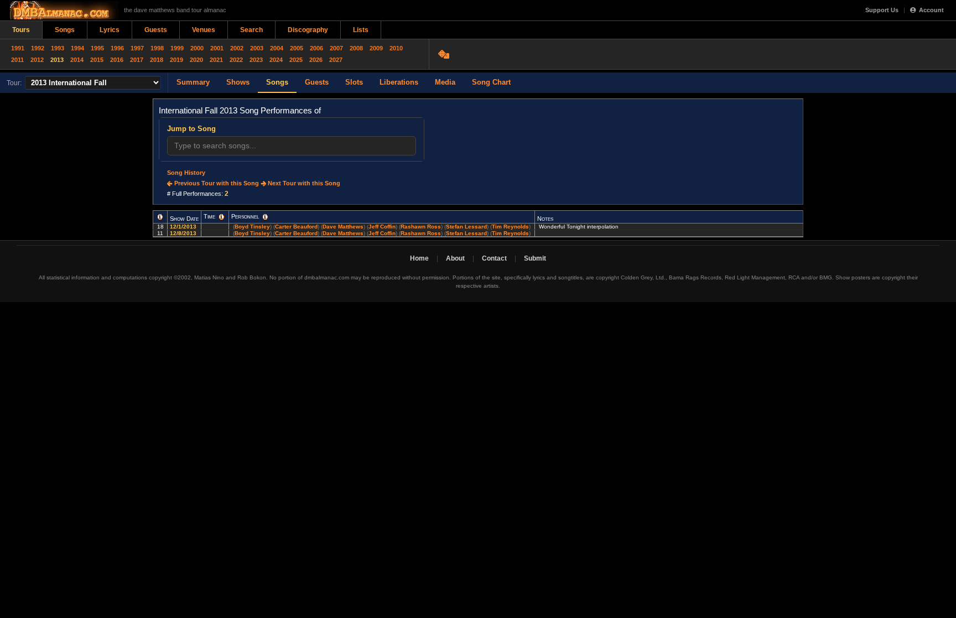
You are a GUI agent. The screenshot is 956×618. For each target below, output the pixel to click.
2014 (77, 59)
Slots (354, 82)
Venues (203, 30)
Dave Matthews (343, 227)
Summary (193, 82)
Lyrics (109, 30)
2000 (197, 48)
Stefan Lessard (466, 227)
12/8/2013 (184, 233)
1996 (117, 48)
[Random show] (445, 54)
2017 (136, 59)
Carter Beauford (296, 227)
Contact (494, 258)
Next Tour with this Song (303, 183)
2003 (256, 48)
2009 (376, 48)
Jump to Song (191, 128)
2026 (316, 59)
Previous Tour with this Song (216, 183)
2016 (116, 59)
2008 (356, 48)
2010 (396, 48)
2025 (296, 59)
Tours (21, 30)
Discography (308, 30)
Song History (186, 172)
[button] (160, 217)
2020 (196, 59)
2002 (236, 48)
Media (445, 82)
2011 (17, 59)
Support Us (881, 10)
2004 (276, 48)
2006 (316, 48)
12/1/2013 (184, 227)
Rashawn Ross (421, 227)
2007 (336, 48)
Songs (65, 30)
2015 (96, 59)
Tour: (14, 83)
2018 (156, 59)
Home (419, 258)
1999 (177, 48)
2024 (276, 59)
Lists (360, 30)
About (455, 258)
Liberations (399, 82)
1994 (77, 48)
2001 (217, 48)
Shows (238, 82)
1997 (137, 48)
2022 (236, 59)
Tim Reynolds (510, 227)
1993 (57, 48)
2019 (176, 59)
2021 (216, 59)
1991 (17, 48)
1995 (97, 48)
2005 (296, 48)
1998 (157, 48)
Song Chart (491, 82)
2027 (335, 59)
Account (931, 10)
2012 (37, 59)
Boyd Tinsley (252, 227)
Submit (535, 258)
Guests (155, 30)
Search (251, 30)
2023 (256, 59)
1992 (37, 48)
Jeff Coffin (382, 227)
